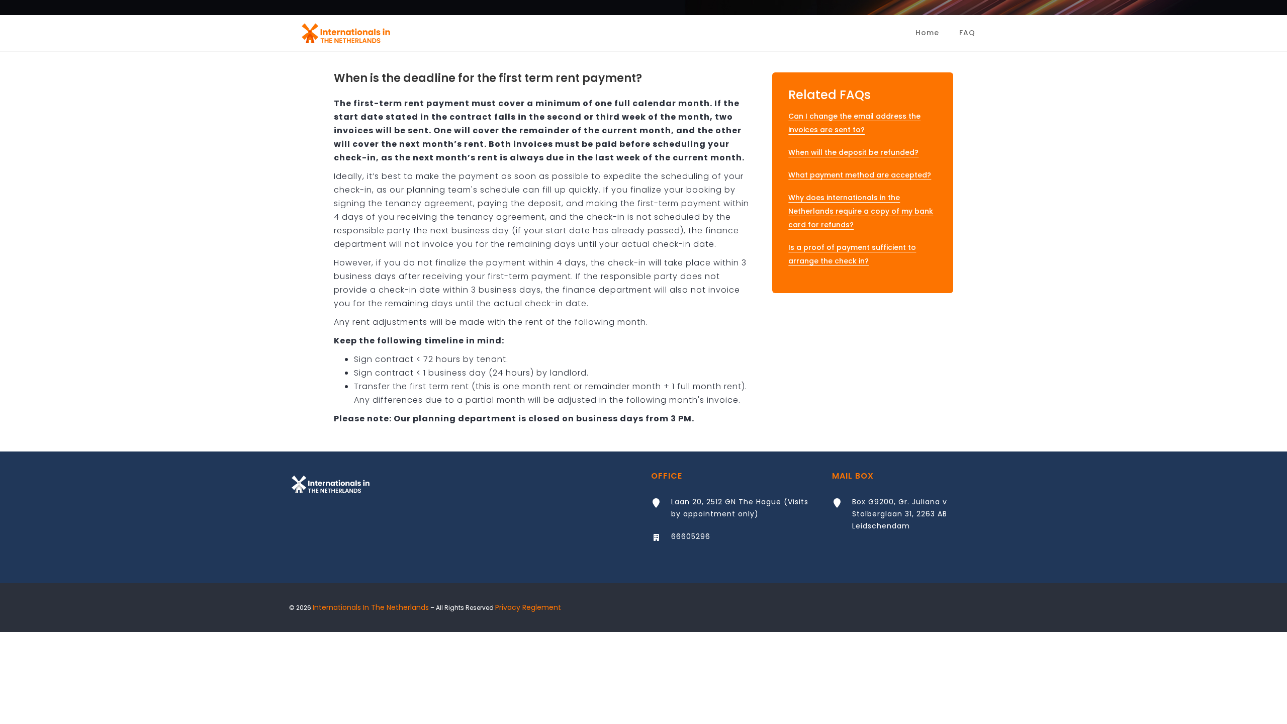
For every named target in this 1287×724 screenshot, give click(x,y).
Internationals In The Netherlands (371, 607)
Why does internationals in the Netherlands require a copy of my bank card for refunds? (860, 211)
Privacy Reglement (528, 607)
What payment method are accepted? (859, 175)
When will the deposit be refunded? (853, 152)
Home (927, 33)
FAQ (967, 33)
